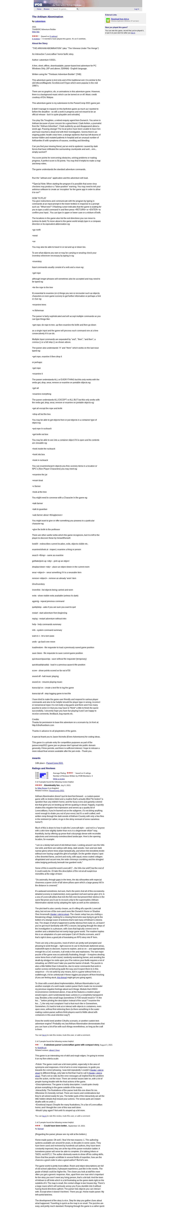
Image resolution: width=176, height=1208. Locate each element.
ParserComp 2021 (54, 763)
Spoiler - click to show (59, 914)
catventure (40, 21)
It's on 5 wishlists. (79, 39)
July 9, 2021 (66, 785)
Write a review (59, 779)
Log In (136, 9)
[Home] (88, 3)
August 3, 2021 (106, 1045)
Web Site (35, 32)
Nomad (41, 1129)
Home (39, 9)
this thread (62, 977)
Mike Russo (42, 788)
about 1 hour (54, 1050)
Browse (46, 9)
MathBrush (42, 1048)
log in (133, 33)
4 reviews (36, 39)
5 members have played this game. (57, 39)
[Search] (77, 9)
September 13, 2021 (76, 1126)
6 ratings (53, 36)
